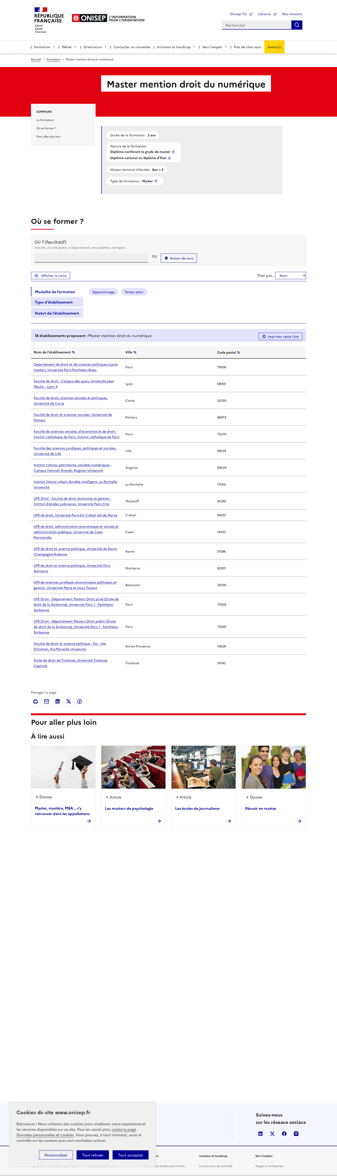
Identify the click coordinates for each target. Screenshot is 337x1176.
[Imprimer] (35, 701)
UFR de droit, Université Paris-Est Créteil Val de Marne (75, 515)
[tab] (57, 291)
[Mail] (46, 701)
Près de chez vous (247, 47)
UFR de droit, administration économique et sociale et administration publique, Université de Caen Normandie (76, 532)
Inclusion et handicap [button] (174, 47)
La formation (45, 120)
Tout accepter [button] (130, 1154)
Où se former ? (46, 128)
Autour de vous (181, 258)
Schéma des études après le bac (164, 1166)
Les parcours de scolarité (215, 1166)
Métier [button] (67, 47)
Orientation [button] (92, 47)
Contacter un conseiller (132, 47)
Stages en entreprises (269, 1166)
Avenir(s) (274, 47)
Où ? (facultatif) (50, 242)
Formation (53, 59)
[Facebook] (79, 701)
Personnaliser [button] (55, 1154)
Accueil (36, 59)
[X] (68, 701)
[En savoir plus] (173, 152)
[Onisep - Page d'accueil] (89, 18)
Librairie (265, 13)
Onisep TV (238, 13)
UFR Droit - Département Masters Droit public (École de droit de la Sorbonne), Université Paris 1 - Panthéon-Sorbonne (76, 626)
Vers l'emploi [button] (212, 47)
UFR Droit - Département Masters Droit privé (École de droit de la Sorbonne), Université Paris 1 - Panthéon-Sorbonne (76, 604)
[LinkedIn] (57, 701)
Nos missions (292, 13)
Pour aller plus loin (48, 136)
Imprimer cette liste (283, 336)
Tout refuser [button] (92, 1154)
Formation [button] (42, 47)
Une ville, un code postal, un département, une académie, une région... (81, 247)
